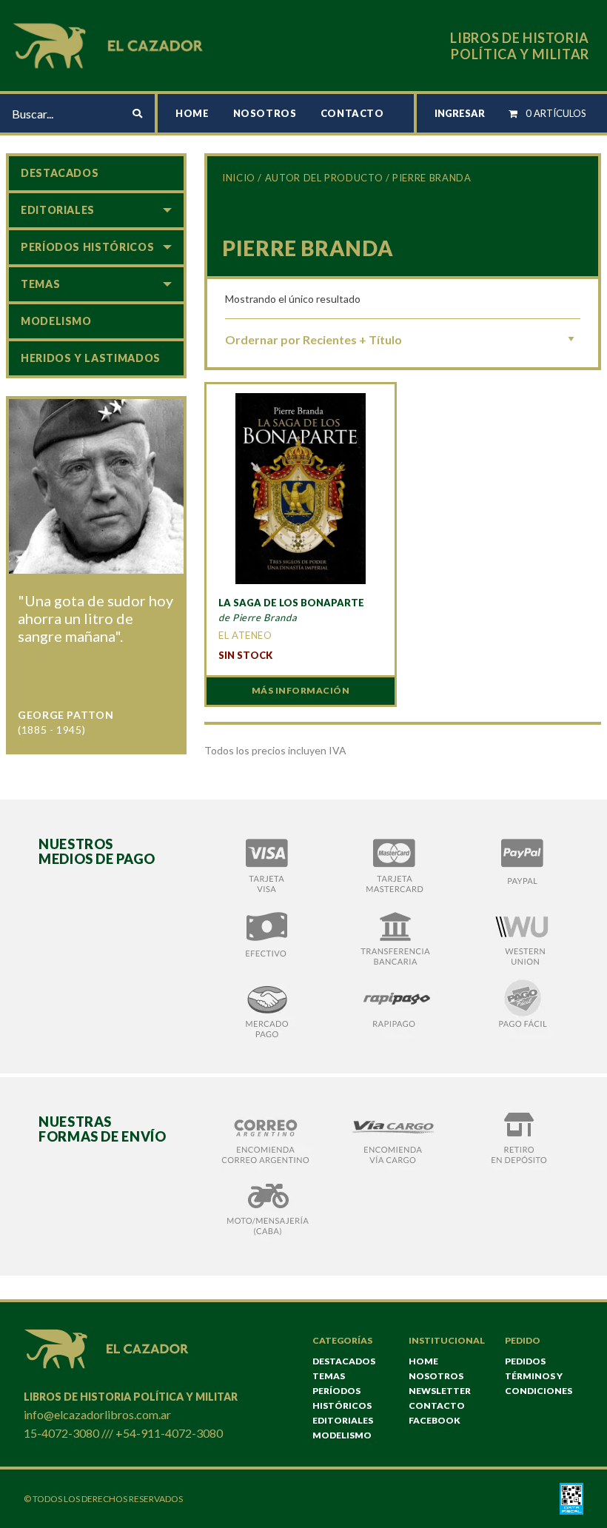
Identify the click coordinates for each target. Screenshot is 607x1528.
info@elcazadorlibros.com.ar (97, 1414)
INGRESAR (460, 113)
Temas (40, 284)
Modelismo (56, 321)
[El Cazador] (110, 44)
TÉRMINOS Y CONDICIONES (538, 1383)
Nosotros (265, 113)
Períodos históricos (87, 247)
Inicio (238, 178)
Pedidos (525, 1361)
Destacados (59, 173)
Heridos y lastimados (91, 358)
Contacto (352, 113)
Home (192, 113)
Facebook (434, 1420)
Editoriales (58, 210)
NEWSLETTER (440, 1390)
